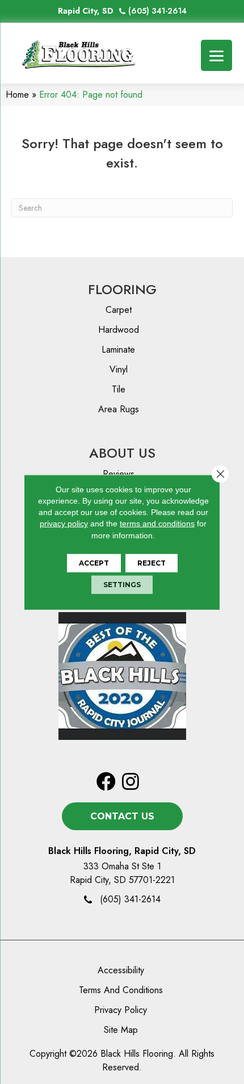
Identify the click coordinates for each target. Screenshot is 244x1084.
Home (17, 94)
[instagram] (130, 782)
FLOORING (122, 289)
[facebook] (106, 782)
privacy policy (64, 523)
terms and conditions (157, 523)
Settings (122, 584)
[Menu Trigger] (216, 55)
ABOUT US (122, 453)
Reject (151, 563)
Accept (94, 563)
